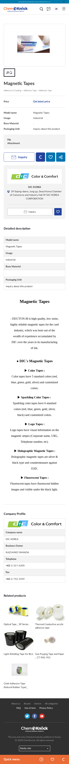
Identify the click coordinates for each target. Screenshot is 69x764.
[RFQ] (48, 9)
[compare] (40, 157)
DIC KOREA (34, 187)
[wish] (50, 157)
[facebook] (34, 716)
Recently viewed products (41, 759)
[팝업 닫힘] (63, 1)
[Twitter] (27, 716)
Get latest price (41, 101)
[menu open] (63, 8)
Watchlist (52, 759)
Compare (63, 759)
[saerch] (41, 9)
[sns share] (60, 157)
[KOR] (56, 9)
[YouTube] (42, 716)
